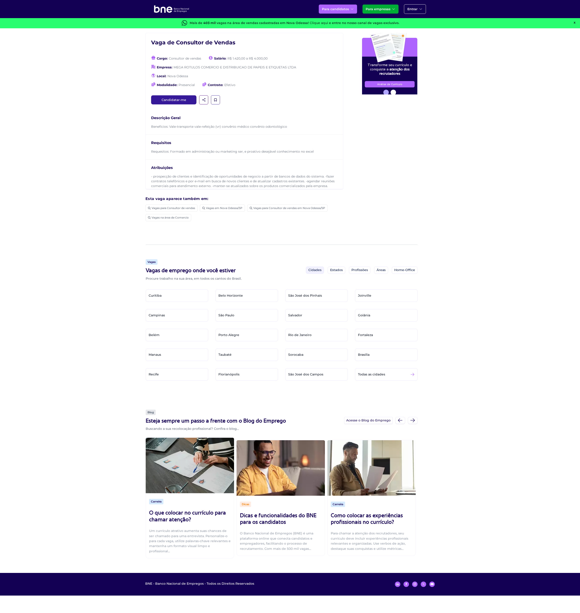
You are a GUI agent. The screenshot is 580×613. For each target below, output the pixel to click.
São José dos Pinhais (305, 295)
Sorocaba (295, 355)
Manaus (155, 355)
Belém (154, 335)
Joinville (364, 295)
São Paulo (226, 315)
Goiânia (364, 315)
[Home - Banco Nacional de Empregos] (171, 9)
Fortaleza (365, 335)
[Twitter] (423, 584)
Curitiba (155, 295)
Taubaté (225, 355)
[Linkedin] (397, 584)
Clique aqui (319, 23)
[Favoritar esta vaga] (215, 99)
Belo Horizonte (230, 295)
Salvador (295, 315)
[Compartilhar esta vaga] (203, 99)
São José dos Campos (305, 374)
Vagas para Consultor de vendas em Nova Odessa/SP (289, 208)
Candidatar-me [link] (174, 100)
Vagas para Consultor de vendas (173, 208)
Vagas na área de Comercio (170, 217)
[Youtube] (432, 584)
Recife (154, 374)
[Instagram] (415, 584)
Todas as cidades (371, 374)
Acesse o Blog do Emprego (368, 420)
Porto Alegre (228, 335)
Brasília (364, 355)
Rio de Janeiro (300, 335)
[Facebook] (406, 584)
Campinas (157, 315)
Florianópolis (228, 374)
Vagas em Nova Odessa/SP (224, 208)
